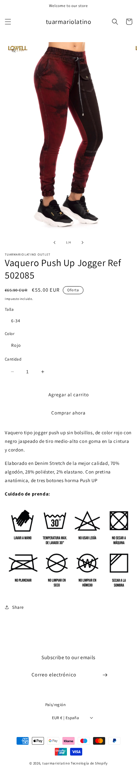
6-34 (15, 321)
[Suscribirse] (105, 674)
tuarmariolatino (56, 763)
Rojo (16, 345)
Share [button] (18, 607)
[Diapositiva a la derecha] (83, 242)
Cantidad (13, 359)
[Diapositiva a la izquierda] (54, 242)
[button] (8, 22)
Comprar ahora (68, 413)
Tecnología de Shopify (89, 763)
